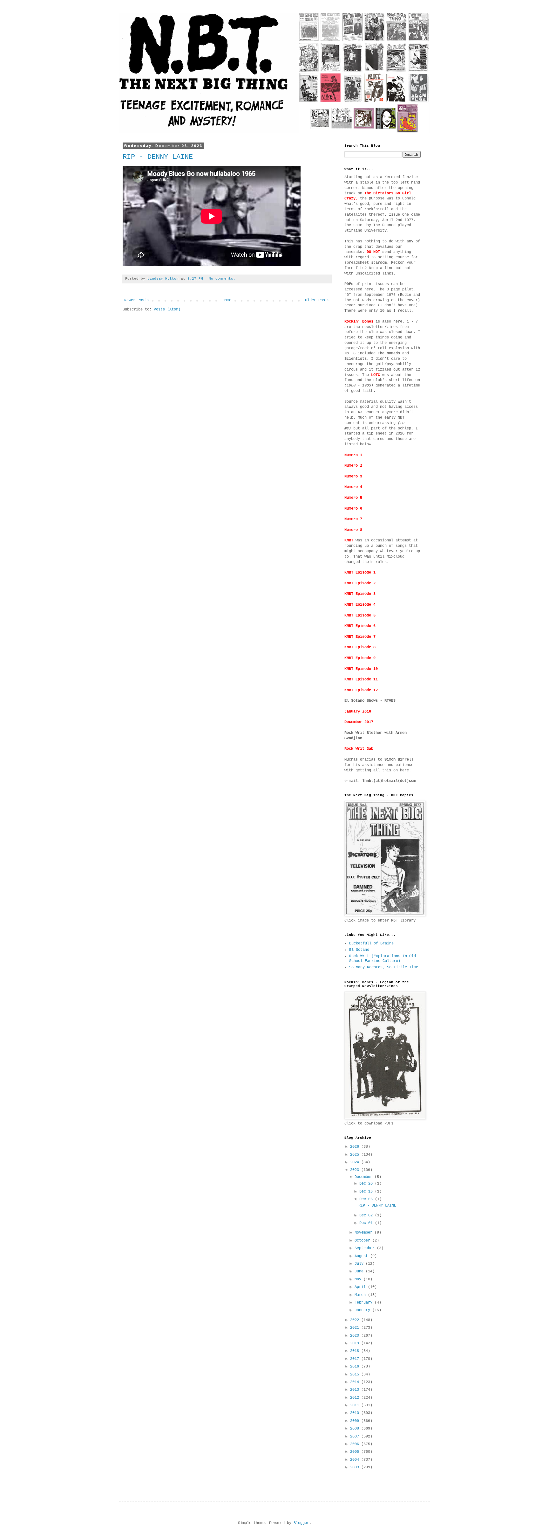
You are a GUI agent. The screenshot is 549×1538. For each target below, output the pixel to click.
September (366, 1248)
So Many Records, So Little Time (383, 967)
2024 (355, 1162)
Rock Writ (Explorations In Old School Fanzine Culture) (382, 958)
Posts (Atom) (167, 309)
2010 (355, 1413)
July (360, 1264)
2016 (355, 1366)
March (361, 1295)
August (362, 1256)
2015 (355, 1374)
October (363, 1240)
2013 (355, 1390)
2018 (355, 1351)
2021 (355, 1328)
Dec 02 (367, 1215)
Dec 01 (367, 1223)
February (365, 1302)
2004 (355, 1460)
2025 (355, 1154)
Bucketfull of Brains (371, 943)
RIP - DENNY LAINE (158, 157)
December (365, 1177)
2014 (355, 1382)
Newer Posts (136, 300)
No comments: (223, 279)
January (363, 1310)
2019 (355, 1343)
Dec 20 (367, 1183)
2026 (355, 1147)
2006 (355, 1444)
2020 (355, 1335)
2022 (355, 1320)
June (360, 1271)
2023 (355, 1170)
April (361, 1287)
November (365, 1232)
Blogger (301, 1523)
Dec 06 (367, 1199)
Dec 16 (367, 1191)
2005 (355, 1452)
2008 (355, 1428)
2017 (355, 1359)
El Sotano (359, 950)
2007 (355, 1436)
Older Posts (317, 300)
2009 (355, 1421)
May (359, 1279)
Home (226, 300)
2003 (355, 1467)
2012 (355, 1397)
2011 (355, 1405)
